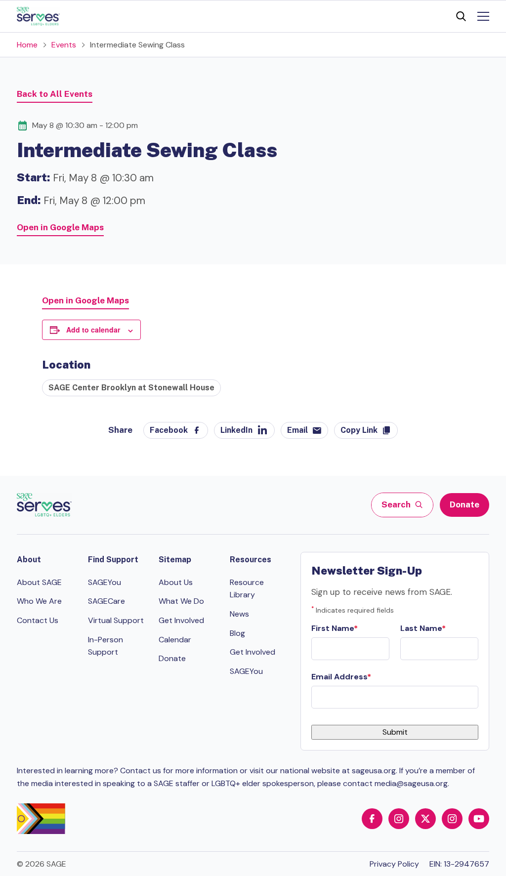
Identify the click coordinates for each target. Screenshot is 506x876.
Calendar (175, 639)
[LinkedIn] (452, 818)
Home (27, 45)
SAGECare (106, 601)
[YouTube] (478, 818)
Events (63, 45)
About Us (176, 582)
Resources (250, 559)
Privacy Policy (394, 864)
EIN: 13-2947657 (459, 864)
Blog (237, 633)
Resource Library (247, 588)
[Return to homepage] (44, 505)
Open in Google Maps (60, 227)
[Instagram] (398, 818)
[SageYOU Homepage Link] (38, 16)
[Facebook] (372, 818)
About (29, 559)
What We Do (181, 601)
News (239, 614)
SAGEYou (104, 582)
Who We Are (39, 601)
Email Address (339, 676)
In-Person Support (105, 646)
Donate (464, 504)
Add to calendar (93, 329)
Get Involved (181, 620)
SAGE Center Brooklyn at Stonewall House (131, 387)
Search (396, 504)
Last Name (421, 628)
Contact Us (37, 620)
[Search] (461, 16)
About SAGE (39, 582)
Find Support (113, 559)
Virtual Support (116, 620)
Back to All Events (54, 94)
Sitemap (175, 559)
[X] (425, 818)
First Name (332, 628)
